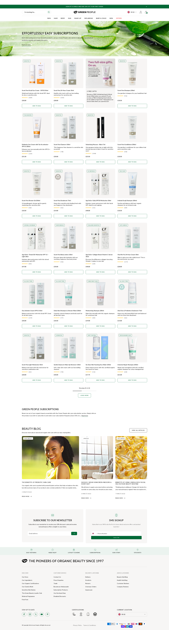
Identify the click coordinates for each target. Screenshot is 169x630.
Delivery (87, 577)
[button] (146, 6)
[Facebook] (24, 614)
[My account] (141, 12)
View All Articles (138, 430)
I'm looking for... (29, 12)
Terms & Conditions (89, 625)
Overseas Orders (90, 586)
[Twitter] (36, 614)
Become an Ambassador (61, 586)
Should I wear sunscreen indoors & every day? (96, 483)
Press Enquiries (58, 580)
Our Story (25, 577)
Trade (55, 583)
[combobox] (94, 533)
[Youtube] (42, 614)
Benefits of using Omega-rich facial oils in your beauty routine (130, 483)
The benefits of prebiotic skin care (36, 482)
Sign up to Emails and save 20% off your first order (84, 6)
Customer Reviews (123, 583)
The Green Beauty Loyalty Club (32, 593)
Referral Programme (28, 596)
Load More (84, 395)
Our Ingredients (27, 580)
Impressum (88, 590)
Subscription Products (61, 590)
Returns (87, 583)
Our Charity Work (27, 586)
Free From (25, 599)
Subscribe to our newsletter (52, 520)
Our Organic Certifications (30, 583)
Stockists (88, 580)
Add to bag (36, 105)
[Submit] (74, 533)
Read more (84, 415)
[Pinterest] (47, 614)
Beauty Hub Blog (122, 577)
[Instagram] (30, 614)
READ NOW (25, 496)
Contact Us (57, 577)
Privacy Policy (77, 625)
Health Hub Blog (122, 580)
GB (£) (133, 12)
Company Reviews (123, 586)
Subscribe (116, 537)
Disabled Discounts (60, 596)
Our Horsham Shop (60, 593)
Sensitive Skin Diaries (29, 590)
